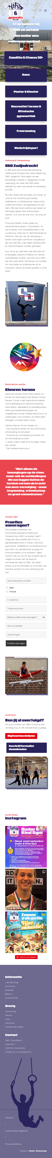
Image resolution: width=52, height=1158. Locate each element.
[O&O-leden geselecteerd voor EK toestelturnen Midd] (26, 889)
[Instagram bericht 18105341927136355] (26, 932)
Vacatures (10, 1023)
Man (11, 587)
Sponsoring (10, 1011)
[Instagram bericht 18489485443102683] (26, 847)
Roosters (9, 990)
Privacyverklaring (13, 1144)
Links (7, 1019)
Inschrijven (10, 986)
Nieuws (8, 1015)
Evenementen (11, 998)
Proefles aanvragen (14, 1027)
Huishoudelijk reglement (16, 1131)
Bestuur (9, 994)
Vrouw (12, 591)
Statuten (9, 1118)
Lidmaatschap (12, 982)
